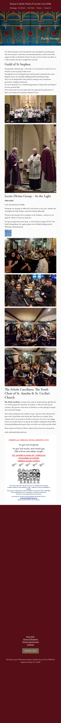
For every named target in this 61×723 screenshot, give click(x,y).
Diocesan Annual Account (30, 642)
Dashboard (30, 645)
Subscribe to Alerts (30, 651)
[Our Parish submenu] (25, 8)
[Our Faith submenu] (34, 8)
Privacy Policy (30, 637)
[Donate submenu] (42, 8)
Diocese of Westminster (30, 639)
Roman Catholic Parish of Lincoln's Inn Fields (30, 3)
